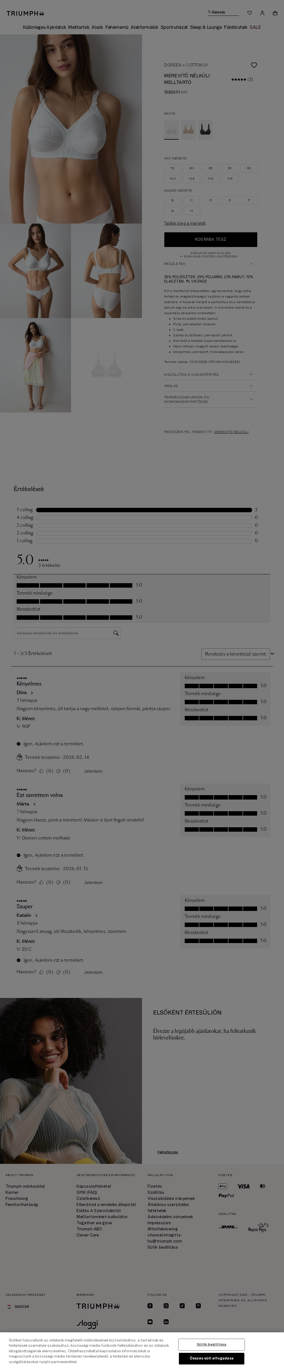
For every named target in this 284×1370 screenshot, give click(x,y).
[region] (142, 1351)
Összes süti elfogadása (212, 1358)
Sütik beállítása (211, 1344)
